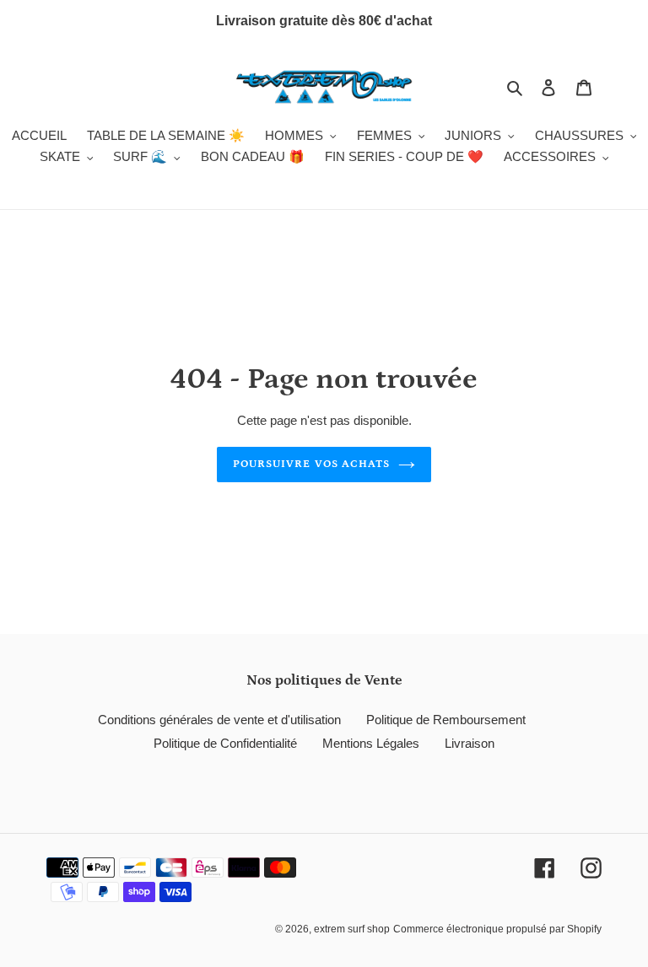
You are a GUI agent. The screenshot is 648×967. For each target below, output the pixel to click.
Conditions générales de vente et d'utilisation (219, 719)
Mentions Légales (370, 743)
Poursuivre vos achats (311, 464)
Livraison (469, 743)
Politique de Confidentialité (225, 743)
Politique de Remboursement (446, 719)
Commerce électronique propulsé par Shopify (497, 929)
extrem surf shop (352, 929)
